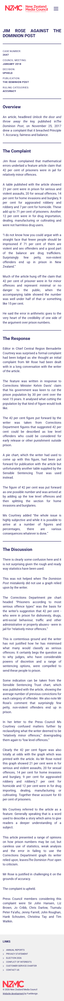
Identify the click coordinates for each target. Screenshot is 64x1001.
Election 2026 (14, 958)
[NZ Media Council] (26, 8)
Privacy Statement (17, 954)
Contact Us (12, 970)
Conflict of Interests (19, 962)
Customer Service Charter (21, 966)
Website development (13, 993)
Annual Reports (15, 950)
